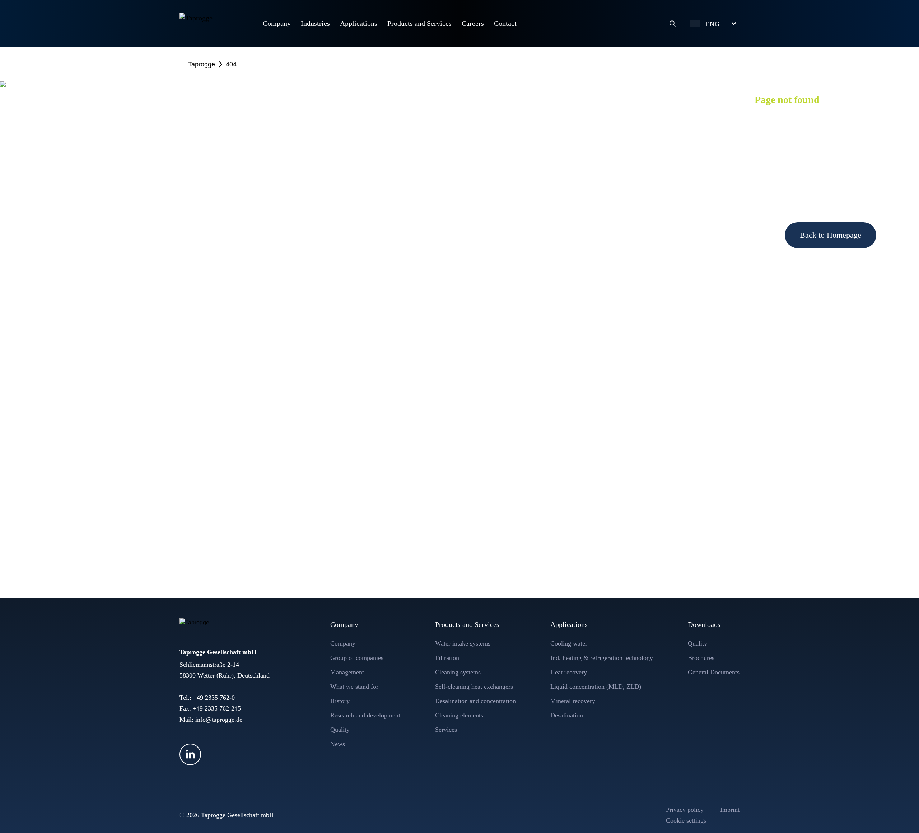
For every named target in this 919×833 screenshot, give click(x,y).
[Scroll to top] (900, 814)
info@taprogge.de (218, 719)
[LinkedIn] (190, 754)
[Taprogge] (213, 22)
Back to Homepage (830, 235)
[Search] (672, 23)
